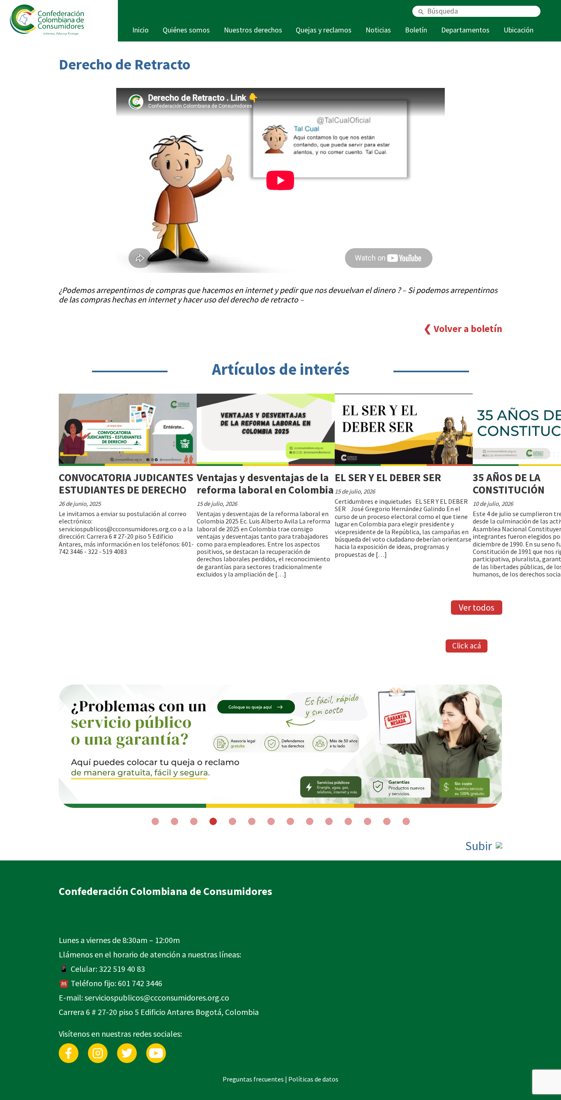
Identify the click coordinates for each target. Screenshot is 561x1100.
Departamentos (465, 30)
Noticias (378, 30)
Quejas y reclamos (324, 30)
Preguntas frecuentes (253, 1079)
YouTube (156, 1047)
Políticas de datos (313, 1079)
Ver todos (476, 607)
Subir (479, 846)
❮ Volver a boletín (462, 328)
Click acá (466, 645)
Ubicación (518, 30)
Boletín (416, 30)
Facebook (68, 1047)
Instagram (98, 1047)
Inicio (140, 30)
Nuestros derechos (253, 30)
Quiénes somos (186, 30)
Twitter (127, 1047)
